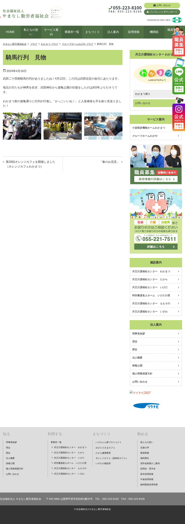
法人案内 (113, 31)
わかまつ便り (142, 93)
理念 (134, 341)
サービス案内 (51, 32)
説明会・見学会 (148, 468)
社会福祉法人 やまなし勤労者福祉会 (20, 498)
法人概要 (137, 357)
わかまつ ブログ (49, 44)
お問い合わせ (163, 5)
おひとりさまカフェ (105, 447)
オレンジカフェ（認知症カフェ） (112, 458)
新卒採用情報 (146, 474)
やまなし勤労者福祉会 (14, 44)
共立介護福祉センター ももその (151, 303)
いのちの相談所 (103, 463)
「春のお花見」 (109, 161)
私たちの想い (31, 32)
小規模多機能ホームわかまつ (148, 127)
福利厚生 (144, 458)
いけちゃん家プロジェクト (109, 442)
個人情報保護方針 (142, 373)
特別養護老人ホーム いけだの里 (151, 295)
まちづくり (92, 31)
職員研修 (144, 453)
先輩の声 (144, 447)
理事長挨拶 (138, 333)
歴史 (134, 349)
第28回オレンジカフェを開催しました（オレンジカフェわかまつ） (30, 164)
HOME (10, 31)
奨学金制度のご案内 (150, 463)
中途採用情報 (146, 479)
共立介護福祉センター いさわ (150, 311)
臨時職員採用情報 (149, 484)
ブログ (33, 44)
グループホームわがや (145, 135)
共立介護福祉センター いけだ (150, 287)
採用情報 (133, 31)
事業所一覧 (72, 31)
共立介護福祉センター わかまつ (151, 271)
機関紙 (154, 31)
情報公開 (137, 365)
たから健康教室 (103, 453)
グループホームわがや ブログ (77, 44)
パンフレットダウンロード (163, 11)
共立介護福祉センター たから (150, 279)
